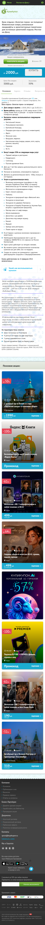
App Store (8, 863)
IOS (33, 98)
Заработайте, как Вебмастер (13, 808)
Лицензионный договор (12, 822)
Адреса (17, 91)
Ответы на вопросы (10, 798)
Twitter (9, 848)
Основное (6, 91)
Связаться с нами (8, 839)
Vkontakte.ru (6, 848)
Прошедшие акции (10, 811)
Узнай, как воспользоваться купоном (20, 269)
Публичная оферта (10, 825)
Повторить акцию (15, 61)
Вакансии (6, 792)
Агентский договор (10, 819)
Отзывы (27, 91)
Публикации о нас (10, 789)
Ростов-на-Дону (22, 2)
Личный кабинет (42, 2)
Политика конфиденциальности (15, 828)
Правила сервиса (9, 795)
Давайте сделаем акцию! (12, 806)
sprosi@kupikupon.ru (10, 835)
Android (5, 100)
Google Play (21, 863)
